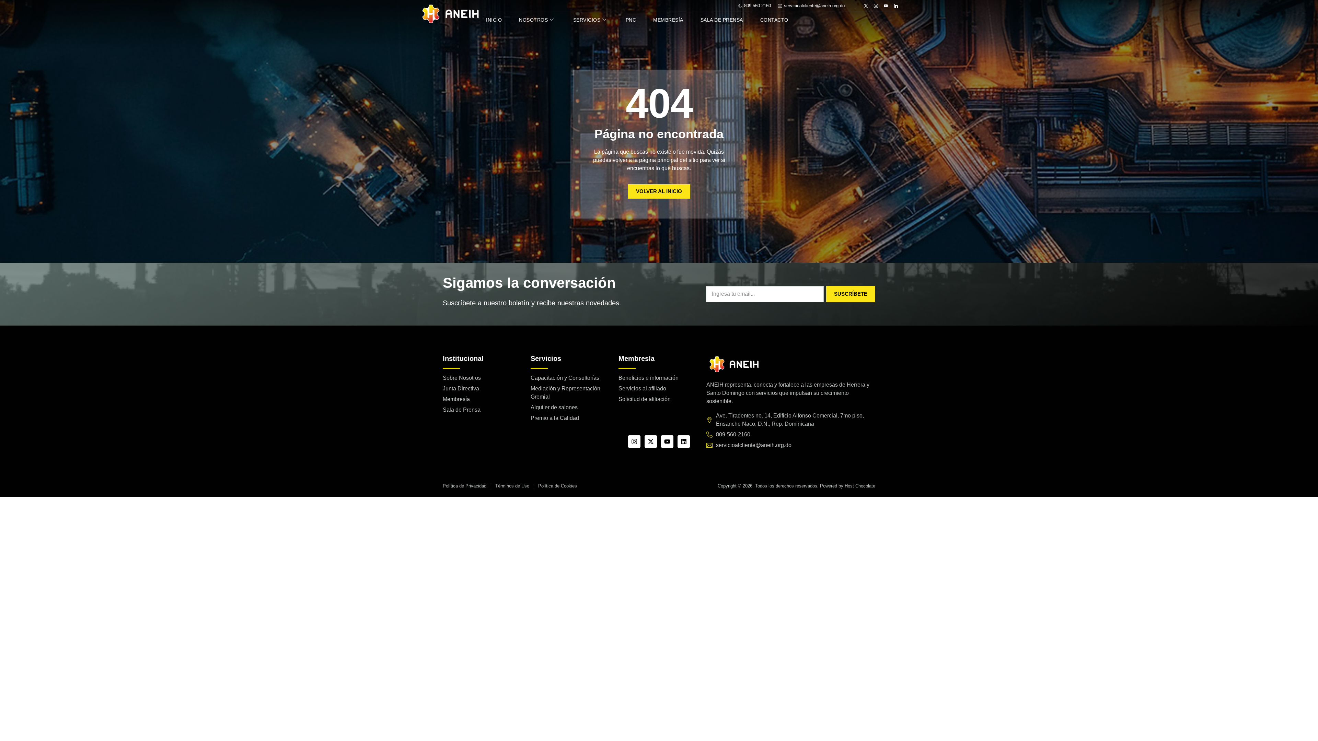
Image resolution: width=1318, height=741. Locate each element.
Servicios (587, 20)
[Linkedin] (684, 441)
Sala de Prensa (722, 20)
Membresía (668, 20)
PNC (631, 20)
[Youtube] (886, 6)
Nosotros (533, 20)
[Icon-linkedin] (896, 6)
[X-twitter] (866, 6)
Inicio (494, 20)
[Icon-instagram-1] (876, 6)
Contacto (774, 20)
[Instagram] (634, 441)
